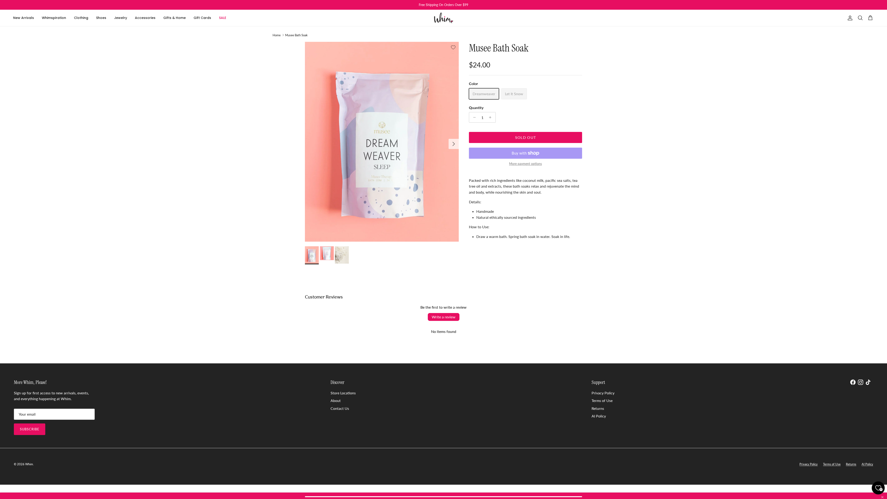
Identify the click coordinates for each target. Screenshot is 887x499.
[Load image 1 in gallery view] (382, 142)
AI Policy (599, 416)
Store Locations (343, 393)
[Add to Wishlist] (453, 47)
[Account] (849, 18)
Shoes (101, 17)
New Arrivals (23, 17)
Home (277, 35)
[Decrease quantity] (473, 117)
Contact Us (340, 408)
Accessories (145, 17)
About (336, 400)
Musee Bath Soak (296, 35)
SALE (222, 17)
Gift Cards (202, 17)
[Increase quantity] (491, 117)
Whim (29, 464)
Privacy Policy (603, 393)
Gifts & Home (174, 17)
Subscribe (29, 429)
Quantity (476, 107)
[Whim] (444, 18)
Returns (598, 408)
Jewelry (120, 17)
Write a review (444, 317)
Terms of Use (602, 400)
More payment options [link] (525, 164)
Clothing (81, 17)
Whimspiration (54, 17)
